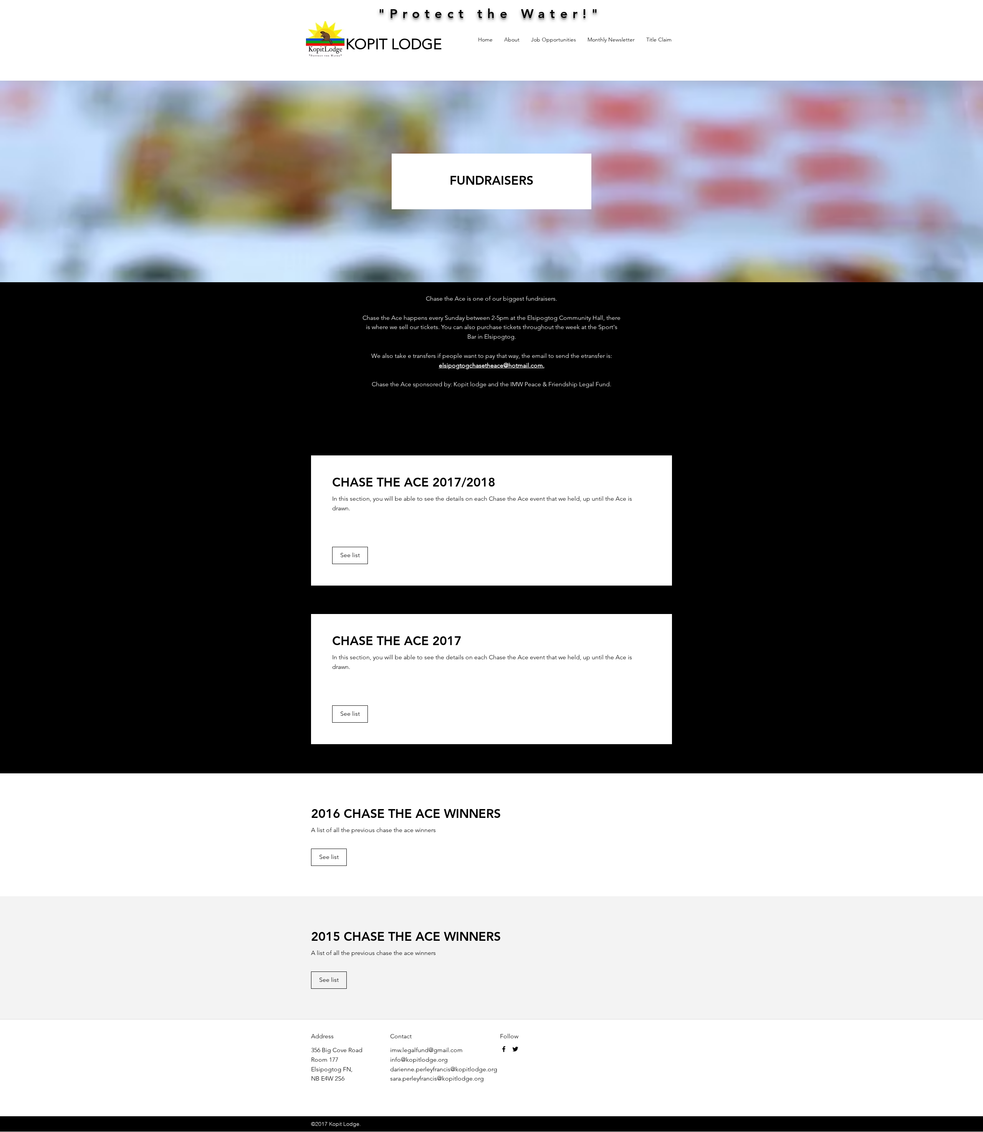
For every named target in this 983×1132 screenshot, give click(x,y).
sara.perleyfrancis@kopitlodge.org (437, 1078)
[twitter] (515, 1049)
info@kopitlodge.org (419, 1059)
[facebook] (504, 1049)
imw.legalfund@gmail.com (426, 1050)
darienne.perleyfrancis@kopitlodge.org (443, 1069)
